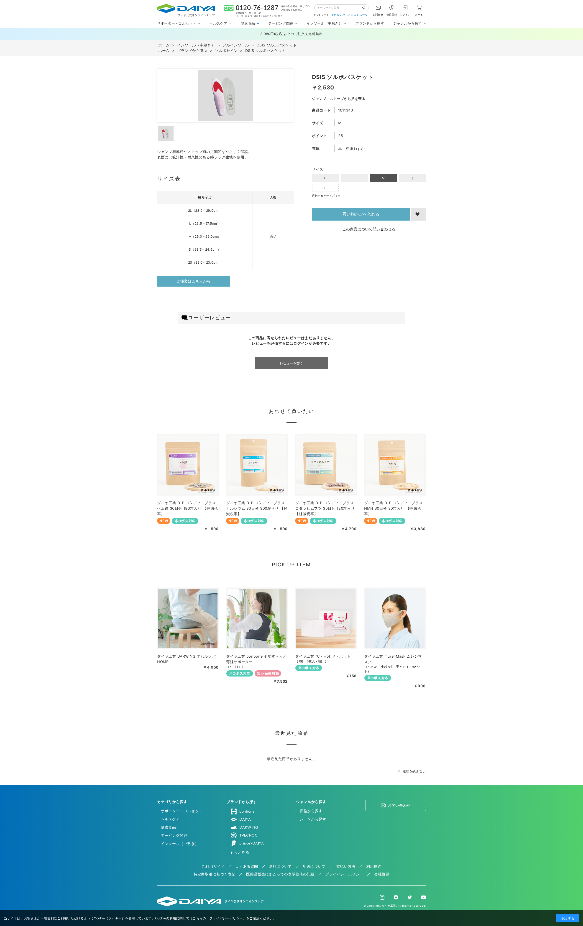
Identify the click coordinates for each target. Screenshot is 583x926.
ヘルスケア (170, 819)
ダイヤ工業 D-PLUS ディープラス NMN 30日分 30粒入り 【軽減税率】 (393, 508)
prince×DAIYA (251, 843)
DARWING (248, 827)
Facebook (396, 897)
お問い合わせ (399, 805)
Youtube (423, 897)
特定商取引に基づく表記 (214, 874)
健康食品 (168, 827)
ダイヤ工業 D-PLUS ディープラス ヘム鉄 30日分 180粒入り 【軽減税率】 (187, 508)
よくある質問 (246, 866)
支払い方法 (345, 866)
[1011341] (165, 133)
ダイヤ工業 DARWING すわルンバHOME (186, 659)
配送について (314, 866)
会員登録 (391, 14)
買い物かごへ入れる (361, 214)
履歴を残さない (414, 771)
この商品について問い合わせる (369, 229)
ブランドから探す (369, 23)
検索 (365, 7)
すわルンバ (338, 14)
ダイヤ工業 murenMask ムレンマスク (393, 659)
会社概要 (381, 874)
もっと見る (239, 852)
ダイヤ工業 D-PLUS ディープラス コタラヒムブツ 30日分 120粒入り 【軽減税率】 (325, 508)
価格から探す (311, 811)
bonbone (246, 811)
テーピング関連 (174, 835)
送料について (280, 866)
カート (419, 14)
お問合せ (378, 14)
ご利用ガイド (213, 866)
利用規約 (373, 866)
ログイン (405, 14)
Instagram (382, 897)
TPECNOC (248, 835)
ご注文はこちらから (193, 281)
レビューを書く (291, 363)
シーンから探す (313, 819)
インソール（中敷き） (180, 843)
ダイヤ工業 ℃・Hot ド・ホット (323, 656)
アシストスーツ (358, 14)
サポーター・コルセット (181, 811)
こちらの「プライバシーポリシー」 (219, 918)
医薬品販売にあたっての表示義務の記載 (280, 874)
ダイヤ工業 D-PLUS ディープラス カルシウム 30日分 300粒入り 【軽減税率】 (257, 508)
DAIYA (245, 819)
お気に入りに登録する (418, 214)
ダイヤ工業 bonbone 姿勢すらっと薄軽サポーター (256, 659)
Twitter (409, 897)
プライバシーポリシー (344, 874)
